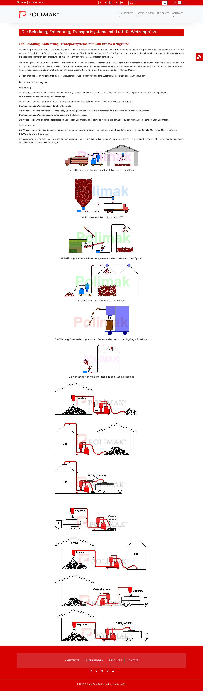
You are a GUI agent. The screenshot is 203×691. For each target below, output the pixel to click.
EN (175, 2)
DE (179, 2)
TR (184, 2)
